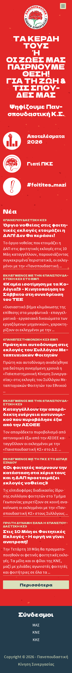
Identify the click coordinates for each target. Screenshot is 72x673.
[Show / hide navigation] (63, 6)
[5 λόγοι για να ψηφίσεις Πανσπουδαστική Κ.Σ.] (12, 164)
